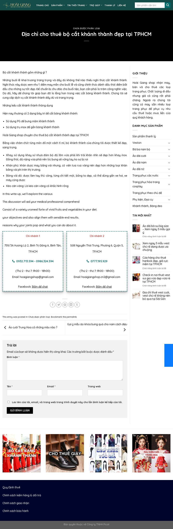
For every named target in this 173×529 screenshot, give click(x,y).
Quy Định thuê (11, 487)
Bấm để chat (40, 286)
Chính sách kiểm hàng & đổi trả (22, 495)
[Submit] (167, 5)
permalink (72, 316)
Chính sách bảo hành (16, 511)
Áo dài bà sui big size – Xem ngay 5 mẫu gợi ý (156, 229)
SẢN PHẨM (57, 5)
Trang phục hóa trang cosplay (146, 184)
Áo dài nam (139, 162)
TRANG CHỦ (42, 5)
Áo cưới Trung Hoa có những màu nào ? (32, 327)
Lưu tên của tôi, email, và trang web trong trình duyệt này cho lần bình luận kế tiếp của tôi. (67, 402)
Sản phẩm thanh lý (144, 136)
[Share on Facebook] (52, 304)
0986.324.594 (45, 261)
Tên (10, 386)
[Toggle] (169, 143)
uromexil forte (36, 209)
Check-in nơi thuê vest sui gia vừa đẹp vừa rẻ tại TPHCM (156, 278)
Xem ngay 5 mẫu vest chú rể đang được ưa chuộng (156, 246)
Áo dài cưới (139, 155)
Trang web (94, 386)
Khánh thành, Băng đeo (147, 206)
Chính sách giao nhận (16, 503)
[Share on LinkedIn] (71, 304)
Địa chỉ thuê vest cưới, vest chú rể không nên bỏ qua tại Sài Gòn (156, 296)
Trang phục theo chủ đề (147, 193)
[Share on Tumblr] (77, 304)
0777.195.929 (99, 261)
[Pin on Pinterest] (65, 304)
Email (51, 386)
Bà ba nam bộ (141, 149)
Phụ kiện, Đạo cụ (142, 199)
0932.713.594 (24, 261)
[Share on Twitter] (58, 304)
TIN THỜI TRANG (76, 5)
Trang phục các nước (145, 175)
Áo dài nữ (138, 169)
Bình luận (13, 357)
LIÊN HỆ (122, 5)
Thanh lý (110, 5)
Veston (136, 142)
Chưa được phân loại (86, 28)
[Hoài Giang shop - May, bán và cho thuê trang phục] (17, 5)
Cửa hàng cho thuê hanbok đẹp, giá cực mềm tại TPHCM (155, 261)
